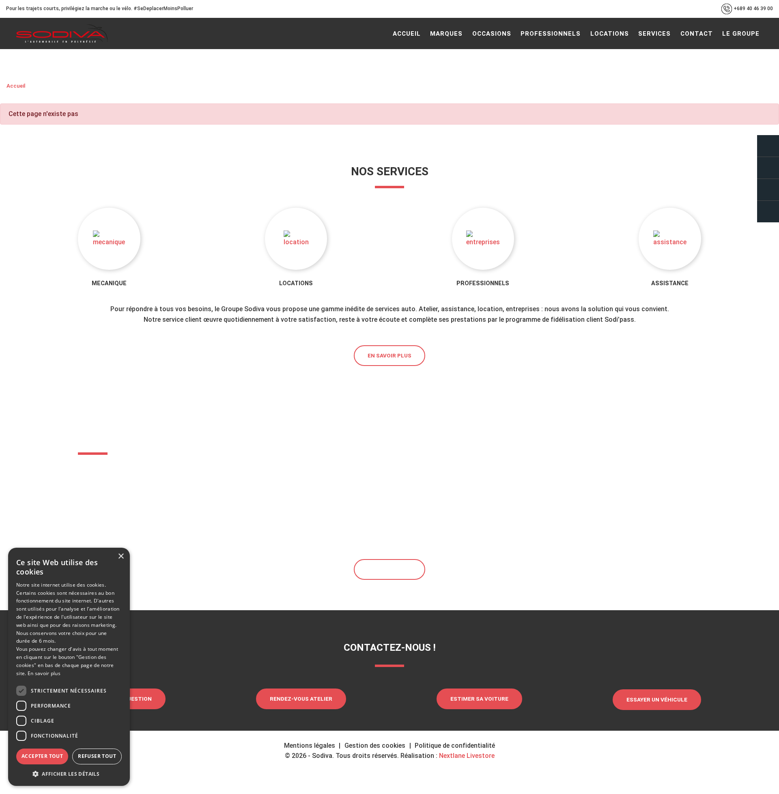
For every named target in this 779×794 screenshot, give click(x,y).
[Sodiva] (62, 33)
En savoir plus (389, 355)
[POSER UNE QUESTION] (768, 146)
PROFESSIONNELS (482, 283)
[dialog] (69, 667)
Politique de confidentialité (455, 745)
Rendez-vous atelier (301, 698)
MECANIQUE (109, 283)
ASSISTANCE (670, 283)
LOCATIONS (296, 283)
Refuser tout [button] (97, 756)
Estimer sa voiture (479, 698)
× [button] (121, 556)
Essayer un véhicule (656, 699)
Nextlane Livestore (466, 756)
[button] (69, 774)
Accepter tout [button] (42, 756)
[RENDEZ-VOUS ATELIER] (768, 168)
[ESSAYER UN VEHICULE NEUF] (768, 189)
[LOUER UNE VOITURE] (768, 211)
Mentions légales (309, 745)
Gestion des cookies (374, 745)
